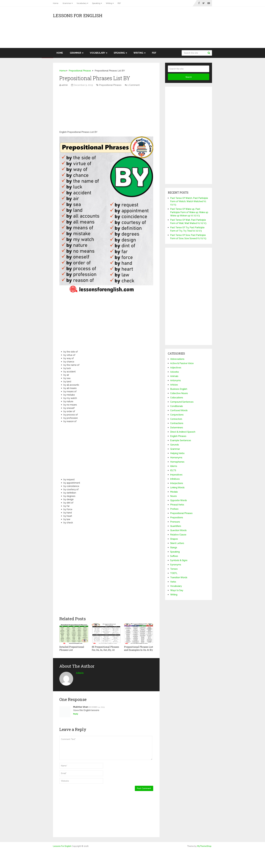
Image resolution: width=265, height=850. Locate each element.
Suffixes (174, 556)
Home (55, 3)
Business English (178, 389)
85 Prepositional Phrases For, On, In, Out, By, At (105, 648)
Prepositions (176, 517)
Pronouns (175, 521)
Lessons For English (77, 15)
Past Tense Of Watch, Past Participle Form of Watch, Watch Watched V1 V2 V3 (189, 201)
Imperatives (176, 474)
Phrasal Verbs (177, 504)
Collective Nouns (179, 393)
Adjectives (175, 367)
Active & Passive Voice (182, 363)
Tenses (174, 569)
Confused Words (179, 410)
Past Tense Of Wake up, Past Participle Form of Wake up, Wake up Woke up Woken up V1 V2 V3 (189, 212)
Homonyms (176, 457)
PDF (119, 3)
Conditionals (176, 406)
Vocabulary (82, 3)
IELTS (173, 470)
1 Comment (134, 85)
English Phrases (178, 436)
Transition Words (178, 577)
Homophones (177, 462)
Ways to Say (176, 590)
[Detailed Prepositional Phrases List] (73, 633)
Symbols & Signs (178, 560)
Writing (109, 3)
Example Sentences (180, 440)
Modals (174, 491)
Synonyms (175, 564)
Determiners (176, 427)
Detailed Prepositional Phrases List (71, 648)
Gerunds (174, 444)
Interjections (176, 483)
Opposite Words (178, 500)
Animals (174, 376)
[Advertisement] (187, 28)
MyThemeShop (204, 846)
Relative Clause (178, 534)
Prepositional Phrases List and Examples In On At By (138, 648)
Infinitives (175, 479)
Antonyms (175, 380)
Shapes (174, 539)
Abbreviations (177, 359)
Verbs (173, 581)
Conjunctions (177, 414)
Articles (174, 384)
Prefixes (174, 509)
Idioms (173, 466)
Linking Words (177, 487)
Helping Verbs (177, 453)
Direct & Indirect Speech (182, 432)
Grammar (67, 3)
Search (209, 53)
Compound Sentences (182, 402)
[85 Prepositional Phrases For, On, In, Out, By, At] (106, 633)
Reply (75, 714)
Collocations (176, 397)
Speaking (96, 3)
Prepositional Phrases (110, 85)
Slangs (173, 547)
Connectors (176, 419)
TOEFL (173, 573)
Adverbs (174, 372)
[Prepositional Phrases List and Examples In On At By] (138, 633)
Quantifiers (175, 526)
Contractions (176, 423)
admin (64, 85)
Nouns (173, 496)
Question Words (178, 530)
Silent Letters (177, 543)
